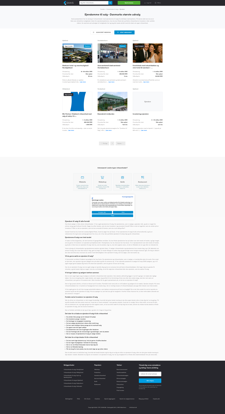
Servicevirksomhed (99, 378)
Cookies (97, 399)
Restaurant (97, 384)
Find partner (120, 384)
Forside (102, 9)
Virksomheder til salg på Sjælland (73, 380)
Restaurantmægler (122, 381)
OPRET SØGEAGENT (126, 32)
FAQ (78, 399)
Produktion (97, 372)
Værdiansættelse (121, 372)
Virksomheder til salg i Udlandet (73, 386)
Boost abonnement (122, 369)
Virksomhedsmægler (122, 375)
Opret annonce (129, 3)
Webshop (97, 369)
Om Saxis (87, 399)
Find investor (120, 390)
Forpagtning (120, 387)
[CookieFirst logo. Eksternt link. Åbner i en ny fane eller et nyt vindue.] (92, 198)
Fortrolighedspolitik (127, 197)
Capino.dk (156, 399)
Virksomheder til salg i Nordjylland (73, 369)
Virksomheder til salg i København (73, 383)
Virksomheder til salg (112, 9)
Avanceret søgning (103, 32)
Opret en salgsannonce (127, 399)
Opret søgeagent (109, 399)
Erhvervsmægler (121, 378)
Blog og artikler (144, 399)
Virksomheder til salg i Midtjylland (73, 372)
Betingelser (69, 399)
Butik (95, 381)
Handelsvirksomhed (100, 375)
